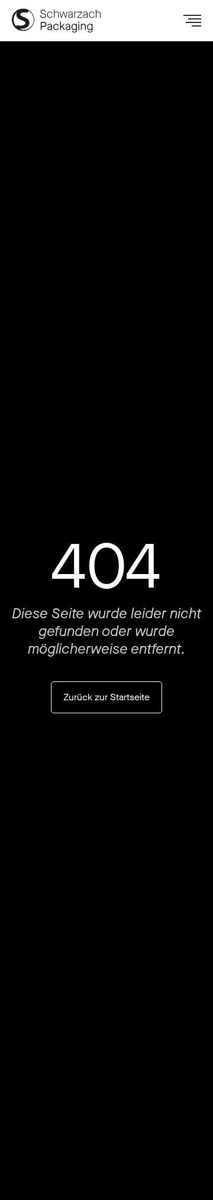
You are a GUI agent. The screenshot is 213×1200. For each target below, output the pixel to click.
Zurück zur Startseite (106, 697)
